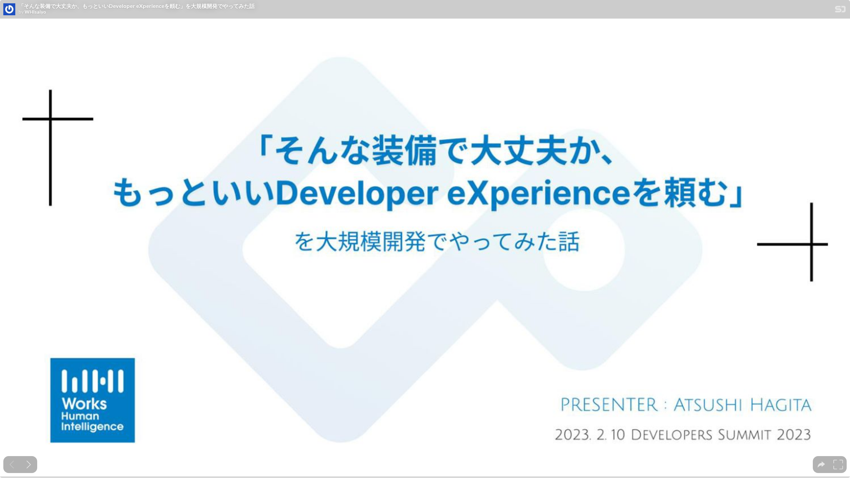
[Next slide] (28, 464)
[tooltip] (821, 464)
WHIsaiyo (35, 12)
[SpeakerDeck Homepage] (840, 10)
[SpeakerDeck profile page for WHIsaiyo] (9, 9)
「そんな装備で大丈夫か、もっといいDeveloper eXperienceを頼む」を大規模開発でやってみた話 (137, 6)
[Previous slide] (11, 464)
